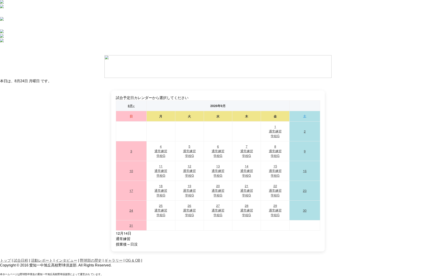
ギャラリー (113, 260)
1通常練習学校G (275, 131)
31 (131, 225)
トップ (5, 260)
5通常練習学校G (189, 151)
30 (305, 210)
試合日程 (21, 260)
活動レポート (42, 260)
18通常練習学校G (160, 190)
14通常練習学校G (246, 171)
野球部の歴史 (91, 260)
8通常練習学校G (275, 151)
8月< (131, 105)
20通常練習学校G (218, 190)
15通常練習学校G (275, 171)
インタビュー (66, 260)
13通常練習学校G (218, 171)
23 (305, 190)
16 (305, 171)
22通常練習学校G (275, 190)
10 (131, 171)
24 (131, 210)
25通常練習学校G (160, 210)
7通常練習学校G (246, 151)
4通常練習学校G (160, 151)
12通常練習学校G (189, 171)
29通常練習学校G (275, 210)
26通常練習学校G (189, 210)
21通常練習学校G (246, 190)
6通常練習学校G (218, 151)
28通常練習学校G (246, 210)
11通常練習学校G (160, 171)
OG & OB (132, 260)
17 (131, 190)
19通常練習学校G (189, 190)
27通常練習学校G (218, 210)
